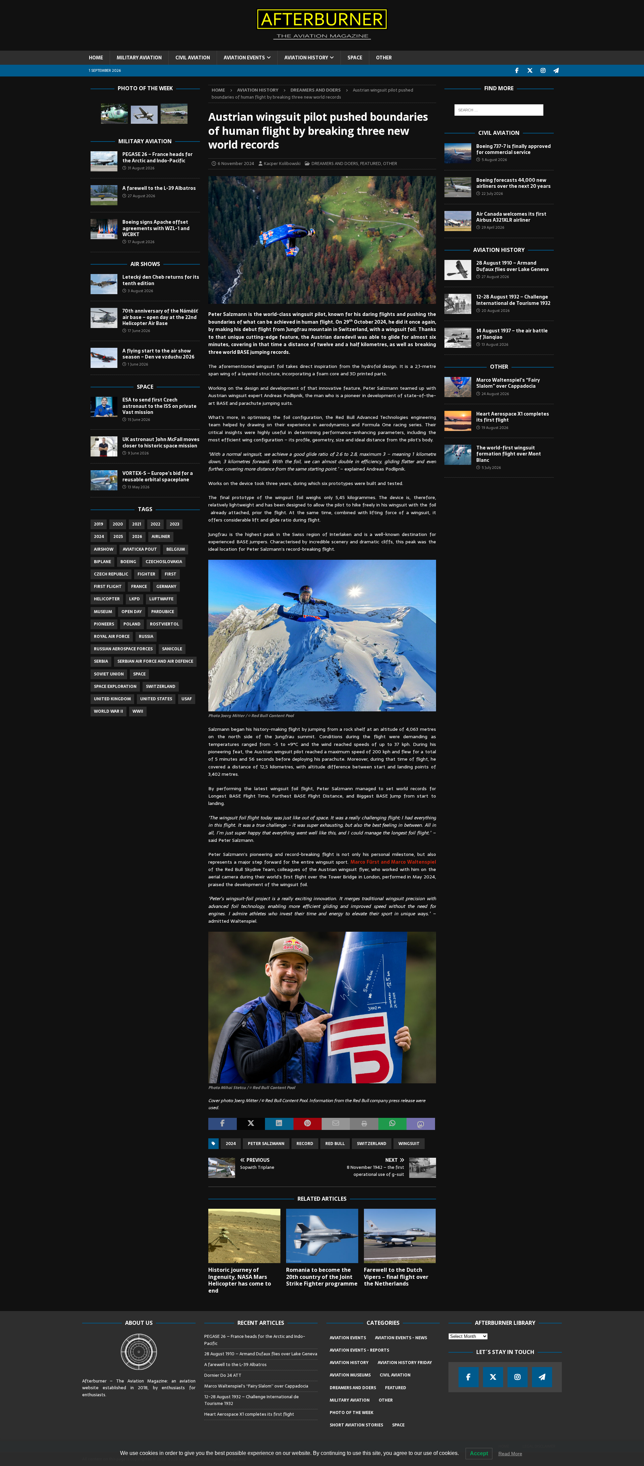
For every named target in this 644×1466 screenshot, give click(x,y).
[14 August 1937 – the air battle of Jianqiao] (457, 338)
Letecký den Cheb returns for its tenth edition (160, 280)
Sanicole (172, 649)
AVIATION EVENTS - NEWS (401, 1338)
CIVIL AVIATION (192, 57)
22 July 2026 (492, 194)
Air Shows (145, 264)
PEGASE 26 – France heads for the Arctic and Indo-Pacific (157, 157)
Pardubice (162, 611)
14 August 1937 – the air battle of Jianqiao (512, 333)
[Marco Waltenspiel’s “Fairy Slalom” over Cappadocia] (457, 387)
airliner (161, 536)
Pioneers (104, 624)
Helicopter (107, 599)
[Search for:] (499, 110)
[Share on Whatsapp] (392, 1124)
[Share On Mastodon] (421, 1124)
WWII (137, 711)
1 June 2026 (138, 364)
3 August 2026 (140, 291)
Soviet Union (109, 674)
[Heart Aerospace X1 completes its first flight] (457, 421)
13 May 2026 (138, 487)
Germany (166, 586)
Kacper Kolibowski (282, 163)
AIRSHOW (103, 549)
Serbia (101, 661)
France (139, 586)
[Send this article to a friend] (336, 1124)
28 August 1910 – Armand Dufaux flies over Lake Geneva (512, 266)
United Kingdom (112, 699)
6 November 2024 (236, 163)
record (305, 1143)
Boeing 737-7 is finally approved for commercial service (513, 149)
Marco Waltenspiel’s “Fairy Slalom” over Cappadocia (508, 383)
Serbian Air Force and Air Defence (155, 661)
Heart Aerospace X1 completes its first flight (512, 417)
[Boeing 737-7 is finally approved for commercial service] (457, 153)
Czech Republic (111, 574)
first (170, 574)
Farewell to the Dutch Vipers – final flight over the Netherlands (396, 1277)
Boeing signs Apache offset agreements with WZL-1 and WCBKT (156, 228)
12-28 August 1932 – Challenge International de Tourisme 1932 (513, 300)
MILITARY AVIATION (139, 57)
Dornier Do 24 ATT (223, 1375)
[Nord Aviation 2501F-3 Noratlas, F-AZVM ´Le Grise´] (144, 115)
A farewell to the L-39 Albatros (159, 188)
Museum (103, 611)
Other (499, 366)
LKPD (134, 599)
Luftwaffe (161, 599)
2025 (118, 536)
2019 (98, 524)
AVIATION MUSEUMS (350, 1375)
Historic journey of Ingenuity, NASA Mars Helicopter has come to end (239, 1280)
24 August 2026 (495, 394)
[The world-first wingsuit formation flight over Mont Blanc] (457, 455)
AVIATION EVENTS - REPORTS (359, 1350)
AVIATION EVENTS (244, 57)
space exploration (115, 686)
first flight (108, 586)
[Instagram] (543, 70)
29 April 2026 (493, 227)
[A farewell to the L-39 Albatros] (104, 195)
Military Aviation (145, 141)
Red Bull (335, 1143)
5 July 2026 (491, 468)
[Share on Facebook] (222, 1124)
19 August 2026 (495, 428)
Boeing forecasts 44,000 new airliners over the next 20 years (513, 183)
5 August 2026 (494, 160)
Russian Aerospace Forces (123, 649)
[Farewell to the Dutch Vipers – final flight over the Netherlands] (400, 1236)
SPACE (354, 57)
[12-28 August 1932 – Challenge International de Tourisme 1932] (457, 304)
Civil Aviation (499, 133)
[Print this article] (364, 1124)
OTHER (384, 57)
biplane (102, 561)
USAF (186, 699)
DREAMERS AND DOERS (335, 163)
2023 (174, 524)
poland (132, 624)
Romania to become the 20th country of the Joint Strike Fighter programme (322, 1277)
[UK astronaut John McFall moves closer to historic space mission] (104, 446)
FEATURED (370, 163)
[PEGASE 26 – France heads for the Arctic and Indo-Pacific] (104, 161)
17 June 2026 (139, 331)
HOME (96, 57)
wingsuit (409, 1143)
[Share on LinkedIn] (279, 1124)
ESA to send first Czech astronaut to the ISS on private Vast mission (159, 406)
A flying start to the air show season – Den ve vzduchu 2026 (158, 354)
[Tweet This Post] (251, 1124)
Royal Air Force (111, 636)
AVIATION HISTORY (306, 57)
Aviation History (499, 250)
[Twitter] (530, 70)
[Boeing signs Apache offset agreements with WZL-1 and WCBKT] (104, 229)
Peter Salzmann (266, 1143)
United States (156, 699)
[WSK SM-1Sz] (114, 114)
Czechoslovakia (164, 561)
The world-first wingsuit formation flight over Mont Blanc (508, 454)
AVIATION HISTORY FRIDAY (405, 1362)
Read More (510, 1453)
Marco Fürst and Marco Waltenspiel (393, 862)
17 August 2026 (141, 242)
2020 (118, 524)
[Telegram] (556, 70)
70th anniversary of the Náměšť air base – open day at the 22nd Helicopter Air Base (160, 317)
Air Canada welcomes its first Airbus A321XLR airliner (511, 217)
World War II (108, 711)
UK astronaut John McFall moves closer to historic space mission (161, 442)
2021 (136, 524)
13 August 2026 (495, 344)
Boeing (128, 561)
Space (145, 386)
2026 (137, 536)
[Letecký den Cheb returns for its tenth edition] (104, 284)
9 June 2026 (138, 453)
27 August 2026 (141, 196)
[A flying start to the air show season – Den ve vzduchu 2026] (104, 358)
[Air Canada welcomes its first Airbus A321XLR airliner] (457, 221)
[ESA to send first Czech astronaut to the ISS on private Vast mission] (104, 407)
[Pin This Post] (307, 1124)
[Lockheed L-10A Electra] (174, 114)
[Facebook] (517, 70)
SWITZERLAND (371, 1143)
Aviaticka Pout (140, 549)
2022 (155, 524)
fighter (146, 574)
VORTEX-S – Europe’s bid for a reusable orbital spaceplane (157, 476)
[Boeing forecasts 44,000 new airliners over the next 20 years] (457, 187)
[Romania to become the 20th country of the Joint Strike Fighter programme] (322, 1236)
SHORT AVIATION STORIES (356, 1425)
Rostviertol (164, 624)
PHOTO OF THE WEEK (351, 1412)
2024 (231, 1143)
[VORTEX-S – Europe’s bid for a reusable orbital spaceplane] (104, 480)
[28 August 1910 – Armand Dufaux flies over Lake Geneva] (457, 270)
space (139, 674)
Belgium (175, 549)
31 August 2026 (141, 168)
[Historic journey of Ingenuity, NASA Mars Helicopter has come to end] (244, 1236)
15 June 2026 (139, 420)
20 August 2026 (495, 311)
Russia (146, 636)
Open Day (131, 611)
